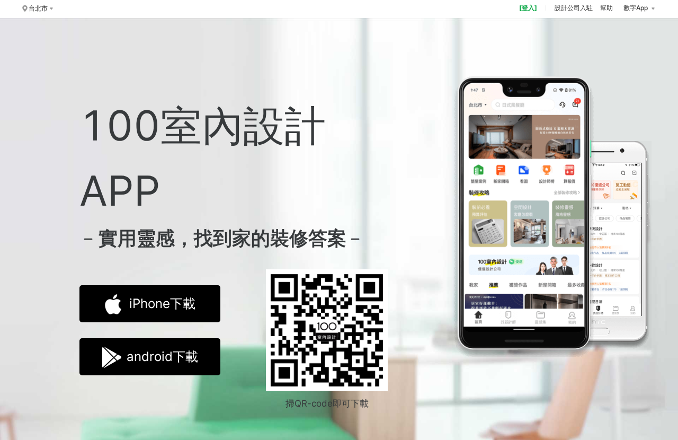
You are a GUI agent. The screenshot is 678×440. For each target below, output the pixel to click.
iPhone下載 (162, 303)
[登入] (528, 8)
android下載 (162, 356)
